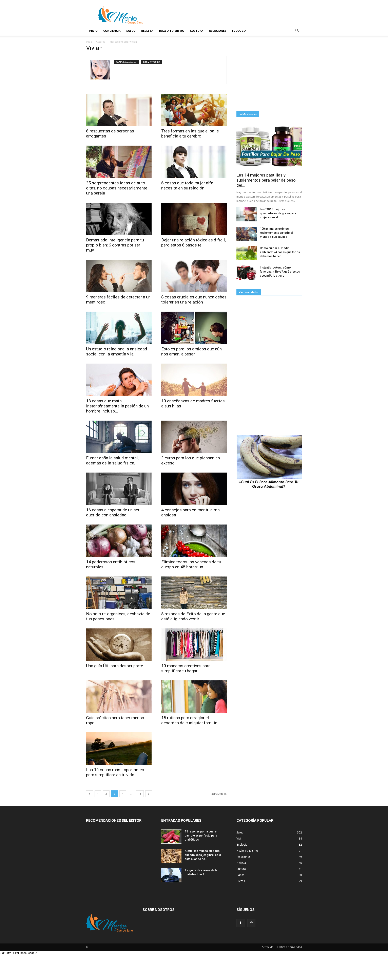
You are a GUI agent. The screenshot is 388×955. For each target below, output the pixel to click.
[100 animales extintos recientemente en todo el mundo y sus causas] (246, 234)
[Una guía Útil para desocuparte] (119, 644)
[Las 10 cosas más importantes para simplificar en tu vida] (119, 748)
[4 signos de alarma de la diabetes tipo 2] (171, 875)
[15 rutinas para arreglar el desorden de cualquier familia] (194, 696)
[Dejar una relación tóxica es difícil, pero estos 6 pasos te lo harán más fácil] (194, 219)
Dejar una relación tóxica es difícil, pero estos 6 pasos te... (193, 242)
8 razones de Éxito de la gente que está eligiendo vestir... (193, 616)
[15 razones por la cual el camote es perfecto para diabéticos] (171, 836)
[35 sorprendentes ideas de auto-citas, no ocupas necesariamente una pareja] (119, 162)
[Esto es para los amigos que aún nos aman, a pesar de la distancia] (194, 328)
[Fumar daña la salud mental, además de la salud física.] (119, 437)
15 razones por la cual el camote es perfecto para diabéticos (201, 835)
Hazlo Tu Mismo (171, 31)
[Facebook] (240, 923)
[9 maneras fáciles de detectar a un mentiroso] (119, 276)
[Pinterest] (251, 923)
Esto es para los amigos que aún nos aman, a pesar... (191, 351)
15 (139, 793)
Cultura (196, 31)
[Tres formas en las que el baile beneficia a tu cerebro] (194, 110)
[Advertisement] (270, 74)
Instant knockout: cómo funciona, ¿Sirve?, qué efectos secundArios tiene (280, 271)
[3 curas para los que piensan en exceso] (194, 437)
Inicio (93, 31)
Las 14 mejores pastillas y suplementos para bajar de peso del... (266, 180)
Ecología (239, 31)
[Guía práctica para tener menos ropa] (119, 696)
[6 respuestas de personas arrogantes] (119, 110)
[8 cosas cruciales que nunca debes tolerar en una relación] (194, 276)
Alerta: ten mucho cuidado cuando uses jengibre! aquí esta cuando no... (203, 855)
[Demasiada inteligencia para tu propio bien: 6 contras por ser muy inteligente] (119, 219)
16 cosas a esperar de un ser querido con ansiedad (112, 512)
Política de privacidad (289, 947)
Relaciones (217, 31)
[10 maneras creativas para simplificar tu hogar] (194, 644)
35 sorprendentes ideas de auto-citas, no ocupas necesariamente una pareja (116, 188)
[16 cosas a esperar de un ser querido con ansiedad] (119, 489)
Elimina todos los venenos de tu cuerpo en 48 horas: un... (191, 564)
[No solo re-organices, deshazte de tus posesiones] (119, 592)
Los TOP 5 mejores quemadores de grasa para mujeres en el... (278, 213)
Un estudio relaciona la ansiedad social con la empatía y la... (116, 351)
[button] (297, 31)
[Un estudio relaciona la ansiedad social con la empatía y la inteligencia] (119, 328)
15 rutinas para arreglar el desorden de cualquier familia (189, 720)
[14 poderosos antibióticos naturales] (119, 541)
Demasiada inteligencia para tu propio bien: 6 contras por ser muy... (115, 245)
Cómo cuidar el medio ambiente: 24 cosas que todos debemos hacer (280, 252)
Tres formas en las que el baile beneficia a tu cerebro (190, 134)
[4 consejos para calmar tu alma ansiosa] (194, 489)
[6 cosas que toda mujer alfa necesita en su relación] (194, 162)
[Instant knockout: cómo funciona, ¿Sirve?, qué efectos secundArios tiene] (246, 272)
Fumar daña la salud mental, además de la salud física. (112, 460)
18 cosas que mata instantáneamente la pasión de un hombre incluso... (117, 406)
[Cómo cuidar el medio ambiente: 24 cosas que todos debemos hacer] (246, 253)
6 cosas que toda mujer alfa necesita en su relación (187, 185)
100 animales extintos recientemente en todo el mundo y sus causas (276, 232)
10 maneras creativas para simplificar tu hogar (186, 668)
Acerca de (267, 947)
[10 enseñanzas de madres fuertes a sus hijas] (194, 380)
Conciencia (112, 31)
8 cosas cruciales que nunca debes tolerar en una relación (194, 300)
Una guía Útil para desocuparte (114, 665)
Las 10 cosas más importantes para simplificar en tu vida (115, 772)
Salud (131, 31)
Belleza (147, 31)
